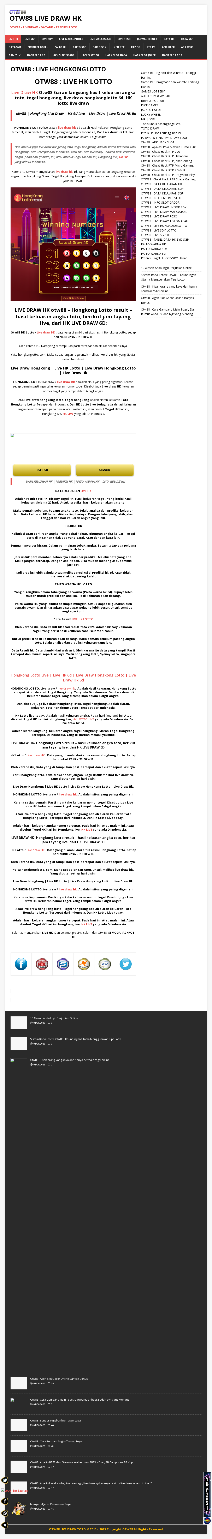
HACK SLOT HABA (116, 55)
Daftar (41, 470)
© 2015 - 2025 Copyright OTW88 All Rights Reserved (125, 1529)
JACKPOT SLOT (151, 110)
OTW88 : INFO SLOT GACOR (160, 202)
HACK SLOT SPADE (63, 55)
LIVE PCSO (124, 39)
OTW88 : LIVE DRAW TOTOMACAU (164, 221)
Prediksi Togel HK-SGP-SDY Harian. (164, 258)
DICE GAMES (149, 105)
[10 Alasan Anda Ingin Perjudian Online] (19, 1026)
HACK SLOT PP (36, 55)
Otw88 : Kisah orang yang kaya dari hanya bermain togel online (70, 1060)
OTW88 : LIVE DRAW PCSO (159, 216)
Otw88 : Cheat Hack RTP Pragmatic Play (168, 175)
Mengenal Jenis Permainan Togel (50, 1504)
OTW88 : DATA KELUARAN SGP (162, 193)
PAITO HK (60, 47)
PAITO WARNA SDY (154, 249)
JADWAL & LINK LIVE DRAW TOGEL (165, 138)
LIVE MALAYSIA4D (100, 39)
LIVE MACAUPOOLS (71, 39)
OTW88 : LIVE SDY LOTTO (158, 230)
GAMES (13, 55)
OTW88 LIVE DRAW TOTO (68, 1529)
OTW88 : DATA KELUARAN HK (161, 184)
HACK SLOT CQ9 (172, 55)
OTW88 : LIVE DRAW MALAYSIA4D (164, 212)
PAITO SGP (79, 47)
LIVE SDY (47, 39)
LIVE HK (13, 39)
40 (52, 1446)
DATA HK (169, 39)
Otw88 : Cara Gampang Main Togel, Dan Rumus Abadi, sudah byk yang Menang (79, 1399)
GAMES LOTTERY (153, 91)
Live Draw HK (24, 92)
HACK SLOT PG (90, 55)
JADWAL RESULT (147, 39)
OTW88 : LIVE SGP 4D (155, 235)
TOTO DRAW (150, 128)
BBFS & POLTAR (152, 101)
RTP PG (135, 47)
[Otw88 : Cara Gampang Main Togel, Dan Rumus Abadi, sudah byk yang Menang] (19, 1408)
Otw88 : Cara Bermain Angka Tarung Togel (56, 1441)
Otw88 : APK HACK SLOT (158, 142)
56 (52, 1383)
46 (52, 1508)
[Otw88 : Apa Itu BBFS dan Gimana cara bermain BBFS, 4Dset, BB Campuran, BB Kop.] (19, 1471)
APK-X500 (187, 47)
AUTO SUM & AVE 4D (155, 96)
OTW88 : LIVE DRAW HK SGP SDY (163, 207)
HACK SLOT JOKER (144, 55)
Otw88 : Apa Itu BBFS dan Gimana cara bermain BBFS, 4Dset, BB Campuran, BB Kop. (82, 1462)
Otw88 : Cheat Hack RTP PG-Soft (163, 170)
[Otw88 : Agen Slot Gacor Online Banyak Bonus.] (19, 1387)
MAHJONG (148, 119)
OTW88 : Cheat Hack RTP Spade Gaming (168, 179)
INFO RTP (119, 47)
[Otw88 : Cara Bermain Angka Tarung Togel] (19, 1450)
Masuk (105, 470)
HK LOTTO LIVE (83, 719)
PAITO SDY (99, 47)
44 (52, 1425)
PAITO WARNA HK (153, 244)
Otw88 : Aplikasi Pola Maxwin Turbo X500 (168, 147)
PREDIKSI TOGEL (38, 47)
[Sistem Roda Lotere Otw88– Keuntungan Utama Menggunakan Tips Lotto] (19, 1047)
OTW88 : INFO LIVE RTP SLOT (161, 198)
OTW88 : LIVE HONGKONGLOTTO (164, 226)
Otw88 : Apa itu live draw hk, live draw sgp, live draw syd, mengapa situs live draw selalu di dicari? (91, 1483)
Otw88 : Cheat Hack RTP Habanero (164, 156)
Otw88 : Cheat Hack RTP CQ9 (161, 152)
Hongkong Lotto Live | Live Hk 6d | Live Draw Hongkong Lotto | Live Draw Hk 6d (73, 677)
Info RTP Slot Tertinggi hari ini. (161, 133)
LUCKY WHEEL (151, 114)
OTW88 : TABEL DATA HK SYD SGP (165, 239)
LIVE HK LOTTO (82, 619)
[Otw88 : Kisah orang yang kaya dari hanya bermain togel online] (19, 1366)
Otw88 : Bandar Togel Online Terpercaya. (55, 1420)
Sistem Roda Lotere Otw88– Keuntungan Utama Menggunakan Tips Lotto (75, 1039)
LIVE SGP (29, 39)
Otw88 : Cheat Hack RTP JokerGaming (166, 161)
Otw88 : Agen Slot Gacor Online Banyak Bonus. (59, 1379)
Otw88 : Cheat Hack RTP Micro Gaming (167, 165)
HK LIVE (124, 157)
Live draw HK (46, 332)
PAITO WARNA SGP (154, 254)
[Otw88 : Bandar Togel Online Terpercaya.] (19, 1429)
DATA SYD (15, 47)
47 (52, 1466)
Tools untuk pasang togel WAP (161, 124)
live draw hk (64, 172)
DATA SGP (187, 39)
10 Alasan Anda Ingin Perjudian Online (166, 268)
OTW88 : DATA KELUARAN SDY (162, 189)
